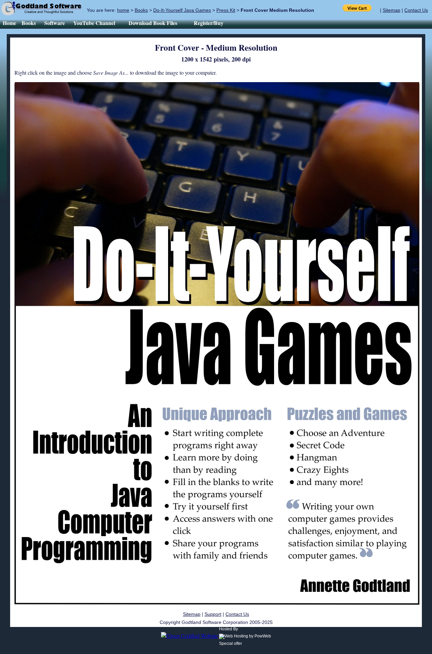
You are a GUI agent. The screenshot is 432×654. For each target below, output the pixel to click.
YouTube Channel (98, 23)
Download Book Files (157, 23)
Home (9, 23)
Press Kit (225, 10)
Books (141, 10)
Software (54, 23)
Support (213, 614)
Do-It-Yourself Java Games (182, 10)
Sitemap (391, 10)
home (123, 10)
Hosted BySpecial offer (230, 636)
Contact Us (416, 10)
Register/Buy (208, 23)
